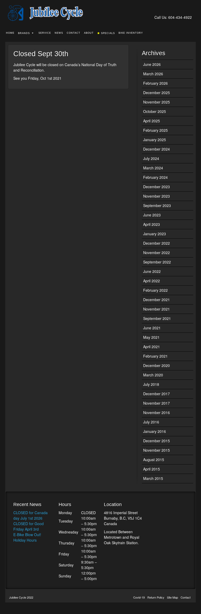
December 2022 (156, 243)
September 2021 (157, 318)
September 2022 (157, 262)
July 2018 (151, 384)
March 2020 (153, 374)
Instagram (188, 10)
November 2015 (156, 450)
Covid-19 (139, 597)
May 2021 (151, 337)
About (89, 33)
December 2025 (156, 92)
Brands (24, 33)
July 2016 (151, 421)
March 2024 (153, 167)
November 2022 (156, 252)
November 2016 (156, 412)
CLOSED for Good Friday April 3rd (28, 526)
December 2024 (156, 149)
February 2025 (155, 130)
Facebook (181, 10)
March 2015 (153, 478)
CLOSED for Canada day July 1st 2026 (30, 515)
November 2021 (156, 309)
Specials (108, 33)
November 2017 (156, 403)
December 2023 (156, 186)
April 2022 (151, 280)
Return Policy (155, 597)
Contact (73, 33)
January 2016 (154, 431)
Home (10, 33)
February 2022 (155, 290)
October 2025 (154, 111)
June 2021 (152, 327)
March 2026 (153, 73)
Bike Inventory (131, 33)
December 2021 (156, 299)
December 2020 (156, 365)
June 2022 (152, 271)
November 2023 (156, 196)
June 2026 (152, 64)
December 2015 (156, 440)
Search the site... (192, 33)
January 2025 (154, 139)
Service (44, 33)
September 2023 (157, 205)
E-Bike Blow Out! (27, 534)
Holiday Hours (25, 540)
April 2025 (151, 120)
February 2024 (155, 177)
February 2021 (155, 356)
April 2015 (151, 469)
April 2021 (151, 346)
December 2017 (156, 393)
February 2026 (155, 83)
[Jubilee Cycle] (100, 13)
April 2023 (151, 224)
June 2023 (152, 214)
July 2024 (151, 158)
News (59, 33)
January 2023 (154, 233)
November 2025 (156, 102)
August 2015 (153, 459)
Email (174, 10)
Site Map (172, 597)
